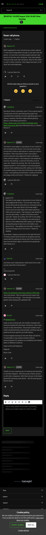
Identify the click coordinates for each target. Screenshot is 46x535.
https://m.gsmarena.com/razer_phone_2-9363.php (21, 293)
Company (6, 509)
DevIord (9, 258)
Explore (5, 496)
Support (5, 503)
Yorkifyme (10, 107)
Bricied (9, 315)
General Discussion (10, 28)
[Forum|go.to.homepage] (15, 4)
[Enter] (3, 10)
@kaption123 (10, 319)
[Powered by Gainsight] (23, 482)
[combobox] (23, 10)
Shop (4, 490)
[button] (2, 5)
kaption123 (11, 46)
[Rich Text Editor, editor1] (23, 415)
